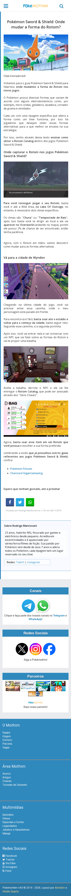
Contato (7, 740)
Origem (6, 736)
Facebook (11, 855)
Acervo (6, 773)
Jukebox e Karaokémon (16, 829)
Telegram (59, 615)
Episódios (8, 814)
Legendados (9, 825)
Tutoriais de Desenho (14, 784)
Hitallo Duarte (10, 891)
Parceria (7, 743)
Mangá (6, 833)
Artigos (6, 777)
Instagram (33, 562)
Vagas (6, 747)
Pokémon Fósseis (21, 469)
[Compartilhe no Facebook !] (10, 502)
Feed (8, 870)
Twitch (20, 562)
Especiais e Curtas (13, 822)
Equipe (6, 732)
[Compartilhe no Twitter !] (20, 502)
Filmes (6, 818)
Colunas (7, 781)
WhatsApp (35, 619)
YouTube (10, 863)
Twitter (10, 859)
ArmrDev (60, 887)
